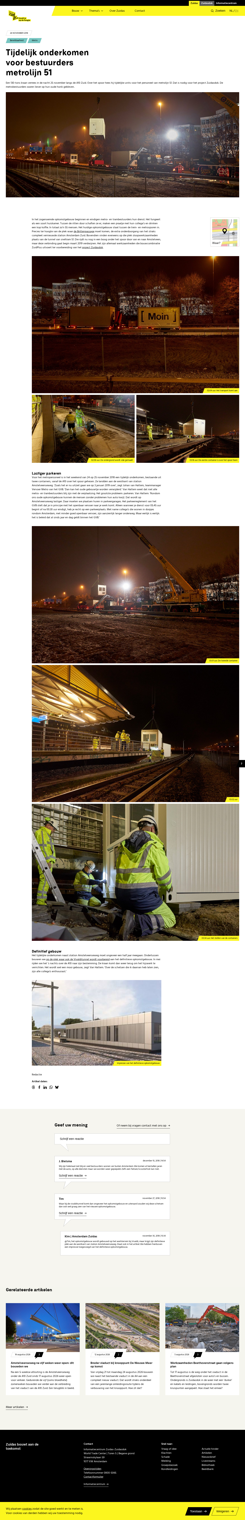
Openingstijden (92, 1469)
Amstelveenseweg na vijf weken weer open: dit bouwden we (42, 1365)
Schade (165, 1457)
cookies (27, 1509)
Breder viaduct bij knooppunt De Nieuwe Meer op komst (121, 1365)
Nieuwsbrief (209, 1457)
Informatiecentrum (226, 3)
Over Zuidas (117, 11)
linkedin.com (45, 1087)
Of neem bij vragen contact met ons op (141, 1126)
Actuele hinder (210, 1449)
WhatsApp (51, 1087)
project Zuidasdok (92, 247)
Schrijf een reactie (72, 1139)
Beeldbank (208, 1469)
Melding (166, 1461)
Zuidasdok (207, 3)
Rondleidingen (169, 1469)
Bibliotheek (208, 1465)
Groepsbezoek (169, 1465)
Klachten (166, 1453)
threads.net (33, 1087)
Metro (35, 40)
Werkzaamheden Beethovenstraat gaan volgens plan (202, 1365)
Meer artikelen (15, 1407)
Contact (140, 11)
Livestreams (208, 1461)
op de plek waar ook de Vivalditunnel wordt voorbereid (78, 959)
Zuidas (194, 3)
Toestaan (196, 1511)
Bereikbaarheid (17, 40)
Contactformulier (93, 1477)
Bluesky (56, 1087)
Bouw (75, 11)
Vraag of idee (168, 1449)
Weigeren (222, 1511)
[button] (218, 11)
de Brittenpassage (84, 231)
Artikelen (207, 1453)
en (236, 11)
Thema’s (94, 11)
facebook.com (39, 1087)
